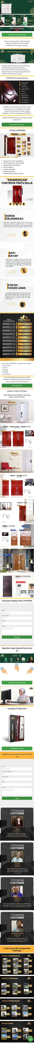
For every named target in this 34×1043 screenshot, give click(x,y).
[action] (30, 1039)
